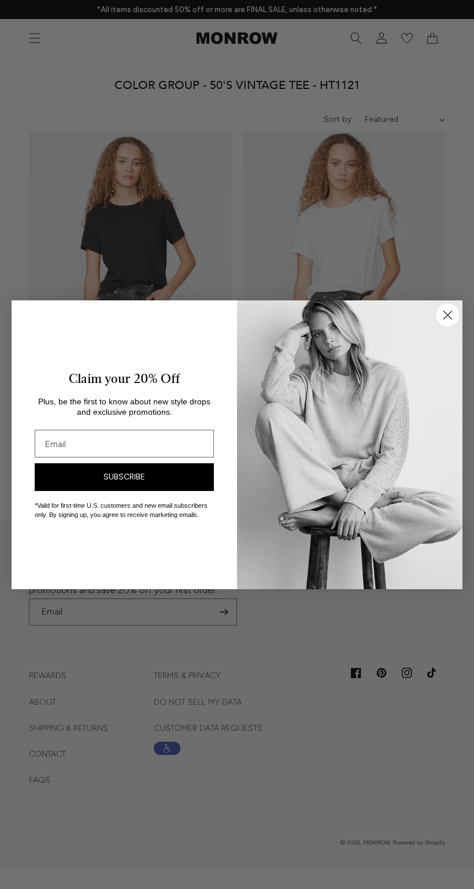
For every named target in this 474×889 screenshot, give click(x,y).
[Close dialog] (448, 315)
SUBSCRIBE (124, 477)
